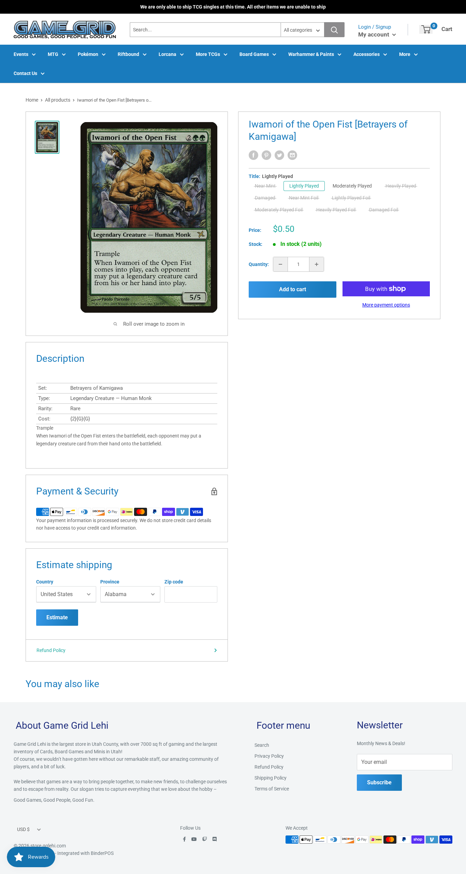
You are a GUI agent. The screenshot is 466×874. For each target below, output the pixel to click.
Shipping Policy (270, 778)
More (404, 54)
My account (374, 34)
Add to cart (292, 289)
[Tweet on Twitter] (279, 155)
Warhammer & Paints (311, 54)
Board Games (254, 54)
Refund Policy (51, 650)
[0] (426, 29)
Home (32, 100)
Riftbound (128, 54)
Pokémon (88, 54)
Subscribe (379, 782)
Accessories (366, 54)
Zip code (173, 581)
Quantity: (259, 264)
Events (21, 54)
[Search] (334, 29)
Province (109, 581)
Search (261, 745)
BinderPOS (102, 853)
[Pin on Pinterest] (266, 155)
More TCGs (208, 54)
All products (57, 100)
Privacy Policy (269, 756)
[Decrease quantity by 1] (280, 264)
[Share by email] (292, 155)
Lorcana (167, 54)
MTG (53, 54)
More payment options (386, 305)
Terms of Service (271, 788)
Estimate (57, 617)
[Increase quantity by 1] (316, 264)
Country (44, 581)
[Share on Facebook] (253, 155)
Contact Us (25, 73)
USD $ (23, 829)
